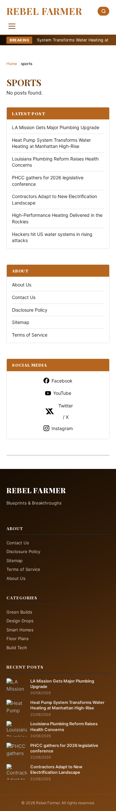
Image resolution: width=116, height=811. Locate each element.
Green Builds (19, 612)
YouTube (62, 393)
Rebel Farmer (44, 11)
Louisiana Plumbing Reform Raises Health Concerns (64, 726)
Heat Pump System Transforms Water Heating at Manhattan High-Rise (67, 705)
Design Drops (20, 620)
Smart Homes (20, 629)
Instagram (62, 428)
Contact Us (23, 297)
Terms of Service (29, 335)
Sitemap (20, 322)
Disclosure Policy (29, 310)
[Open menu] (11, 26)
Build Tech (16, 647)
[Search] (103, 11)
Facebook (62, 380)
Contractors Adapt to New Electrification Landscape (56, 769)
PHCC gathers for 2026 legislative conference (64, 748)
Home (11, 63)
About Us (21, 284)
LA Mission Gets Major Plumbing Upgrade (55, 127)
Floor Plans (17, 638)
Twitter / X (65, 411)
